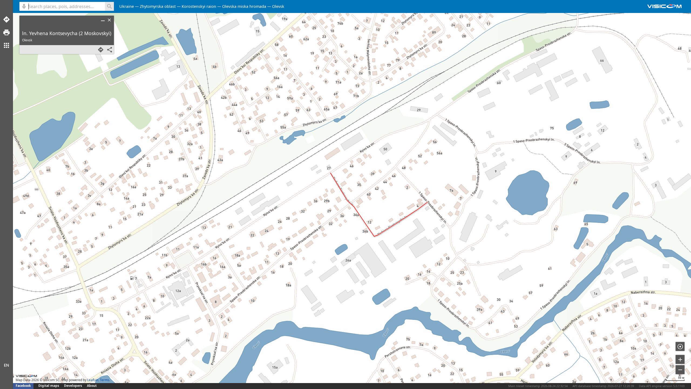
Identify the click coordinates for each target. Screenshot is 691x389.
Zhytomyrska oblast (158, 6)
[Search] (109, 6)
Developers (73, 385)
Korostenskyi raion (199, 6)
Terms (104, 380)
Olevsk (278, 6)
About (92, 385)
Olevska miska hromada (244, 6)
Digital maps (49, 385)
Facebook (23, 385)
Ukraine (126, 6)
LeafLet (92, 380)
